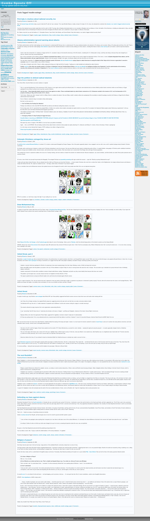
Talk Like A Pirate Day (140, 148)
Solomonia (137, 147)
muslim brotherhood (61, 72)
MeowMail (137, 119)
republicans (5, 78)
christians (37, 199)
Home (2, 8)
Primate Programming (140, 136)
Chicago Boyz (138, 72)
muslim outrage (56, 35)
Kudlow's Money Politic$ (141, 114)
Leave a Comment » (73, 35)
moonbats (7, 70)
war (9, 81)
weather (13, 81)
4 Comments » (76, 199)
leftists (11, 67)
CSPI (136, 77)
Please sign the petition (26, 129)
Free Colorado (138, 91)
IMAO (136, 106)
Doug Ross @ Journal (140, 84)
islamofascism (6, 65)
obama (7, 72)
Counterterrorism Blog (140, 76)
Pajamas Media (138, 129)
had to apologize (33, 260)
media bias (8, 68)
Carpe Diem (138, 71)
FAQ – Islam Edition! (91, 451)
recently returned (25, 414)
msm (11, 70)
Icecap (136, 105)
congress (11, 48)
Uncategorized (25, 35)
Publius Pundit (138, 139)
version (26, 66)
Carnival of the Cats (140, 70)
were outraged (39, 296)
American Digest (139, 57)
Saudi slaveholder (37, 402)
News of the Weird (139, 126)
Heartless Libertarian (140, 99)
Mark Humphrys (139, 118)
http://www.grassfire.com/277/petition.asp (30, 120)
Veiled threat (22, 291)
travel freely (99, 321)
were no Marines (55, 68)
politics (5, 74)
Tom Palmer (138, 153)
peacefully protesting (66, 159)
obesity (66, 35)
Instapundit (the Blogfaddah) (142, 107)
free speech (40, 249)
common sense (37, 286)
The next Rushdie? (24, 355)
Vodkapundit (138, 157)
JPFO (136, 111)
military (3, 70)
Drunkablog (138, 85)
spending (7, 79)
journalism (7, 67)
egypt (39, 35)
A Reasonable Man (139, 55)
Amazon (35, 383)
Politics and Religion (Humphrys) (140, 132)
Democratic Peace (139, 83)
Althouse (137, 56)
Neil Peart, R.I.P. (5, 32)
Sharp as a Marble (139, 143)
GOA (136, 97)
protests (56, 199)
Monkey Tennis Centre (140, 122)
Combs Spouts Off (17, 3)
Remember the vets (5, 39)
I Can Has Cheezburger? (141, 104)
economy (3, 55)
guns (11, 59)
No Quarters (138, 128)
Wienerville (138, 161)
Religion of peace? (24, 440)
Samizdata (137, 142)
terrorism (4, 81)
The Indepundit (138, 150)
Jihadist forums (69, 60)
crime (42, 286)
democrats (5, 52)
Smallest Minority (139, 146)
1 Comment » (75, 506)
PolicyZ (137, 130)
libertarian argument (26, 341)
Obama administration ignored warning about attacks (38, 40)
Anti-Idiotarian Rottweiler (141, 58)
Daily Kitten (138, 79)
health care (4, 61)
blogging (10, 46)
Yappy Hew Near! (5, 33)
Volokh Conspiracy (139, 158)
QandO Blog (138, 140)
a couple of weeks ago (27, 259)
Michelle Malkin (139, 121)
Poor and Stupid (139, 134)
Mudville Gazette (139, 123)
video (61, 60)
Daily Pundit (138, 80)
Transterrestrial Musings (141, 154)
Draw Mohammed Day (26, 204)
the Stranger (33, 242)
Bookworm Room (139, 67)
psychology (52, 392)
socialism (12, 78)
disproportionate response (44, 506)
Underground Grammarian (141, 155)
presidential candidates (7, 76)
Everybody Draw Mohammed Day (58, 209)
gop (2, 59)
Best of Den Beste (139, 63)
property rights (69, 286)
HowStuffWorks (139, 101)
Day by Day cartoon (140, 81)
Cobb (136, 73)
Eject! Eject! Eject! (139, 88)
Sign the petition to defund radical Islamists (34, 78)
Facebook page (43, 242)
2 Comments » (62, 249)
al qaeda (3, 45)
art (33, 199)
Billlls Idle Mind (139, 65)
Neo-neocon (138, 125)
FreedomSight (138, 93)
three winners (34, 244)
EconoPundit (138, 86)
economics (10, 54)
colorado (4, 48)
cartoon (35, 249)
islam (2, 64)
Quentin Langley (139, 141)
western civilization (67, 199)
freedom (3, 58)
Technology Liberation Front (142, 149)
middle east (57, 506)
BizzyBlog (137, 66)
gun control (6, 59)
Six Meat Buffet (138, 144)
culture (6, 50)
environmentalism (6, 57)
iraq (11, 63)
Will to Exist (138, 162)
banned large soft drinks (28, 24)
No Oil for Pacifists (139, 127)
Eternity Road (138, 90)
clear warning (104, 46)
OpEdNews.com (73, 383)
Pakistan (73, 242)
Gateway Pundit (139, 94)
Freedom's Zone (139, 92)
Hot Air (137, 100)
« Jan (2, 27)
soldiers (2, 79)
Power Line (138, 135)
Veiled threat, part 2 (25, 254)
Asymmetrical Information (141, 60)
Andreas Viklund (89, 518)
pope (70, 506)
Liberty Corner (138, 115)
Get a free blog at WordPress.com (65, 518)
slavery (52, 434)
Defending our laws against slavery (31, 397)
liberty (2, 68)
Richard (24, 21)
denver (3, 54)
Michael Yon (138, 120)
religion (60, 199)
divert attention (44, 46)
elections (10, 55)
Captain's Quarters (139, 69)
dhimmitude (47, 286)
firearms (13, 57)
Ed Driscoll (138, 87)
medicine (38, 392)
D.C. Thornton (138, 78)
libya (50, 35)
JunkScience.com (139, 112)
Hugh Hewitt (138, 102)
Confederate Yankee (140, 74)
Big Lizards (138, 64)
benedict (35, 506)
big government (6, 46)
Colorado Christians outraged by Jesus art (34, 139)
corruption (3, 50)
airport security (36, 350)
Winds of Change (139, 163)
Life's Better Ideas (139, 116)
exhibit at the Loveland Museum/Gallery (28, 144)
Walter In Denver (139, 160)
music (2, 72)
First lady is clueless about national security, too (36, 19)
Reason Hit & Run (24, 242)
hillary (43, 72)
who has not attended (80, 66)
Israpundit (137, 108)
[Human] (142, 49)
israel (2, 67)
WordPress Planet (139, 165)
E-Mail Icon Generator (138, 21)
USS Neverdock (139, 156)
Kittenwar (137, 113)
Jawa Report (138, 109)
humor (7, 63)
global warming (9, 58)
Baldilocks (137, 62)
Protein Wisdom (139, 137)
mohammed (46, 249)
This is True (138, 151)
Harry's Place (138, 98)
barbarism (8, 45)
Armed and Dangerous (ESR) (142, 59)
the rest (23, 474)
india (52, 286)
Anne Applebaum (26, 477)
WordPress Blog (139, 164)
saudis (48, 434)
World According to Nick (141, 167)
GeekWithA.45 (138, 95)
